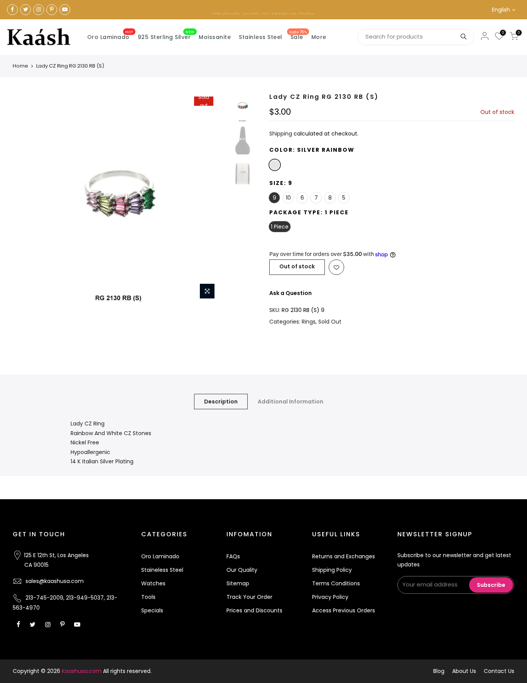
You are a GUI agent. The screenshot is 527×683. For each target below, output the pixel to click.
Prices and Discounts (254, 610)
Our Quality (241, 570)
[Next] (209, 198)
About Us (464, 671)
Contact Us (499, 671)
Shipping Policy (332, 570)
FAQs (233, 556)
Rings (309, 321)
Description (221, 401)
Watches (153, 583)
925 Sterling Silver (166, 35)
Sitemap (237, 583)
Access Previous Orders (343, 610)
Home (20, 65)
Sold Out (329, 321)
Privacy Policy (330, 597)
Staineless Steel (162, 570)
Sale (298, 35)
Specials (152, 610)
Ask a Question (290, 293)
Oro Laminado (110, 35)
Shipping (280, 133)
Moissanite (215, 37)
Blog (438, 671)
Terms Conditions (336, 583)
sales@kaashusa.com (54, 581)
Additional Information (290, 401)
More (318, 37)
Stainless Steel (260, 37)
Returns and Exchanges (343, 556)
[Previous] (26, 198)
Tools (148, 597)
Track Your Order (249, 597)
